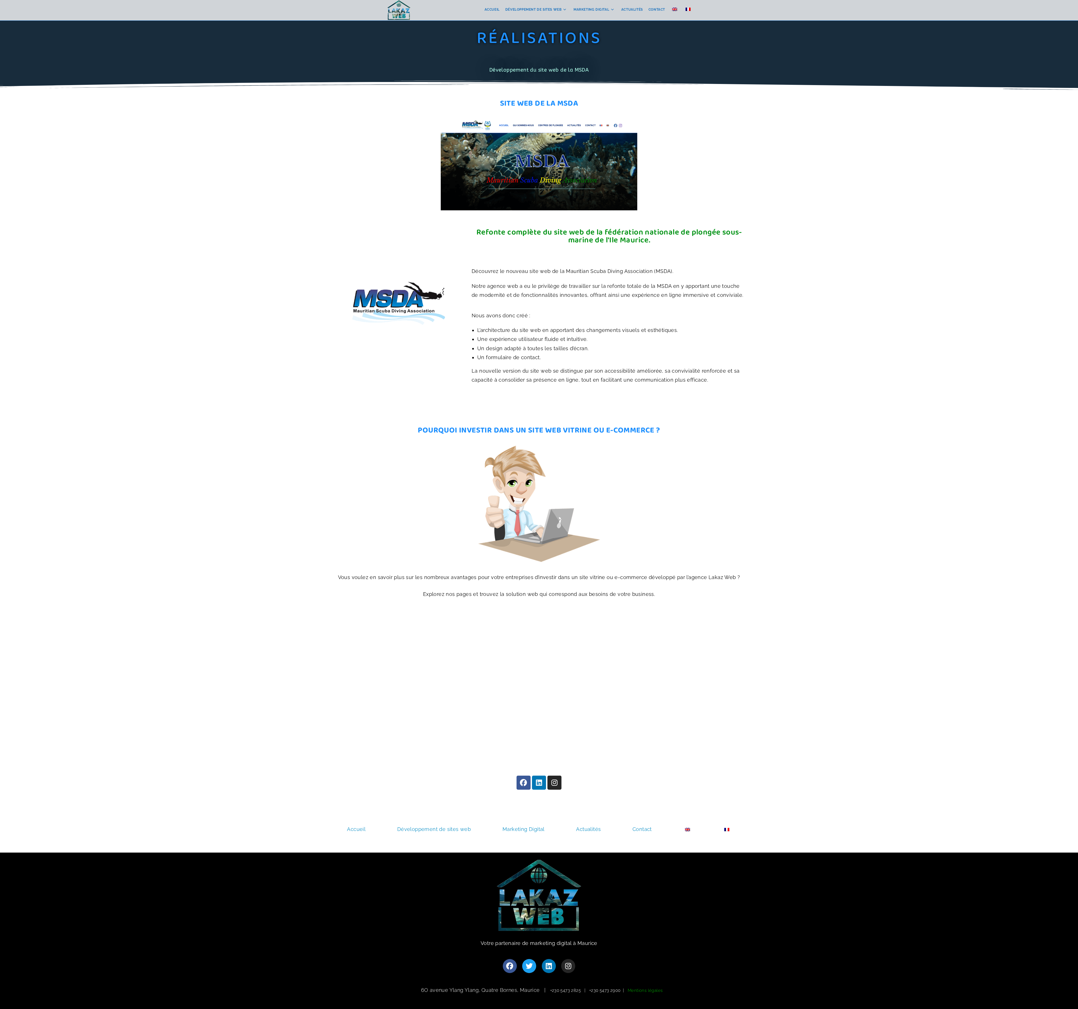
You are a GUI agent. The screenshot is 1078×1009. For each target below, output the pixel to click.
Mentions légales (645, 990)
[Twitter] (529, 966)
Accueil (356, 829)
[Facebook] (524, 783)
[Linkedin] (539, 783)
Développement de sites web (434, 829)
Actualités (588, 829)
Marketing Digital (524, 829)
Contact (642, 829)
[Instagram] (554, 783)
